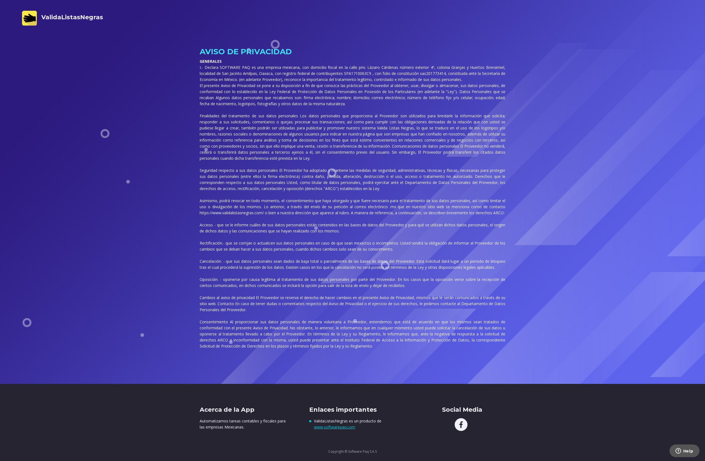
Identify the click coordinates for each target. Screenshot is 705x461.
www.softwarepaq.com (334, 427)
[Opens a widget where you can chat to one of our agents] (684, 451)
